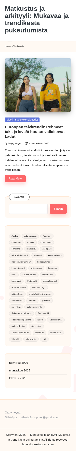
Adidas (15, 236)
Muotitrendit (17, 300)
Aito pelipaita (30, 236)
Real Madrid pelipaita (21, 320)
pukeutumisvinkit (34, 307)
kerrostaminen (43, 262)
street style (36, 326)
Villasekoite (31, 339)
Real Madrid (43, 313)
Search (19, 196)
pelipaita (46, 300)
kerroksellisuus (55, 255)
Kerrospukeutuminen (21, 262)
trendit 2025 (55, 332)
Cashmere (16, 242)
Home (8, 46)
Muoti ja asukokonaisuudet (22, 119)
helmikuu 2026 (18, 362)
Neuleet (32, 300)
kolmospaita (36, 268)
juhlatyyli (38, 255)
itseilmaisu (31, 249)
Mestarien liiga (38, 287)
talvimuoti (39, 332)
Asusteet (47, 236)
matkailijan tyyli (50, 281)
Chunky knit (46, 242)
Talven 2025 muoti (20, 332)
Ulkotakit (15, 339)
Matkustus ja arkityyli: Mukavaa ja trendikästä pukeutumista (37, 19)
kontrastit (52, 268)
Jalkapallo (47, 249)
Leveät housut (29, 275)
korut (14, 275)
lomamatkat (47, 275)
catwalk (30, 242)
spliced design (18, 326)
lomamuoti (16, 281)
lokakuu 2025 (17, 378)
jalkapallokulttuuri (20, 255)
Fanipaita (16, 249)
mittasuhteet (17, 294)
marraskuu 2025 (19, 370)
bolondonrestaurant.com (38, 444)
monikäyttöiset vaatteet (40, 294)
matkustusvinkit (19, 287)
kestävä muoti (18, 268)
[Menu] (9, 40)
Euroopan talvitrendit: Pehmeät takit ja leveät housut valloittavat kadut (35, 132)
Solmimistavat (55, 320)
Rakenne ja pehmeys (21, 313)
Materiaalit (32, 281)
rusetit (40, 320)
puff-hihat (16, 307)
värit (44, 339)
